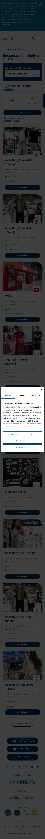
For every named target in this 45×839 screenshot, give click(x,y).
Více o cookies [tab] (36, 395)
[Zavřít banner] (41, 389)
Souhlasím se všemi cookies (22, 434)
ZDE (31, 421)
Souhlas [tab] (8, 395)
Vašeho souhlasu (10, 418)
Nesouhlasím (22, 447)
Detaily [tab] (22, 395)
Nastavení (21, 441)
